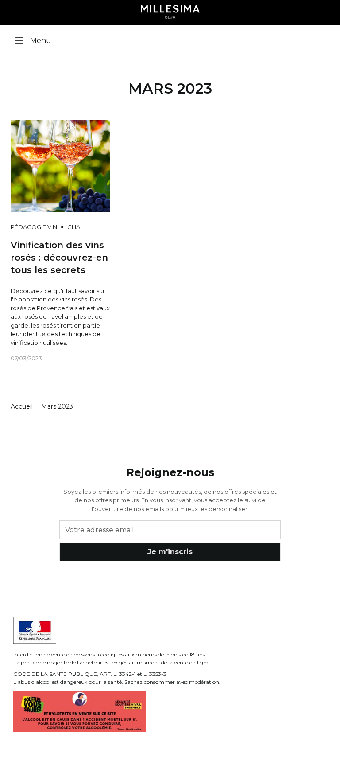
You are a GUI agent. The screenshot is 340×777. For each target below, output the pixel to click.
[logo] (170, 12)
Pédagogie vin (34, 226)
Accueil (22, 406)
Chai (74, 226)
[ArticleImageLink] (60, 165)
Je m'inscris (170, 551)
